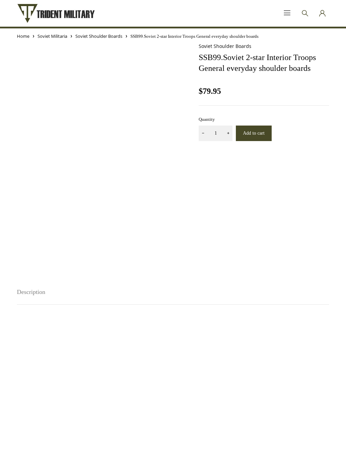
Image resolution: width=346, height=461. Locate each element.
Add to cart (254, 133)
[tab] (31, 292)
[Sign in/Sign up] (322, 13)
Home (23, 36)
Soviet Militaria (52, 36)
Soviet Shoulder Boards (98, 36)
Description (31, 292)
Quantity (207, 119)
